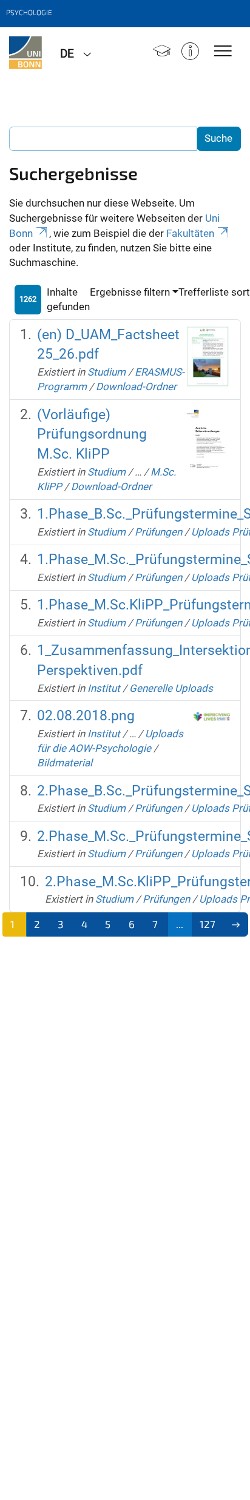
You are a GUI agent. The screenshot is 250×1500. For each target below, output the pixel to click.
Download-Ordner (136, 386)
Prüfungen (158, 532)
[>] (235, 924)
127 (207, 924)
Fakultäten (190, 233)
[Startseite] (162, 52)
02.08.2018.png (86, 716)
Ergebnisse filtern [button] (130, 292)
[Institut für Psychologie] (25, 52)
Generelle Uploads (171, 688)
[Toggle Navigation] (223, 51)
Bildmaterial (64, 763)
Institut (103, 688)
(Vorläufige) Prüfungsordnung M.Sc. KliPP (92, 434)
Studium (106, 372)
